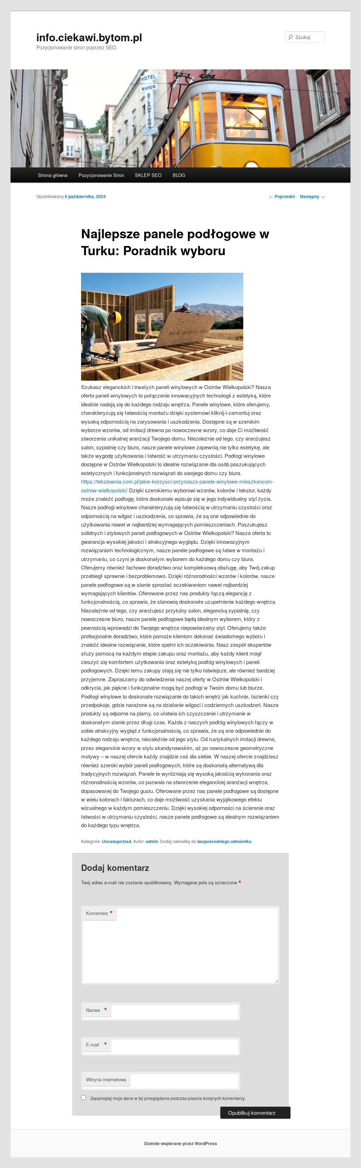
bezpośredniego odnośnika (224, 841)
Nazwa (96, 1010)
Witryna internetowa (106, 1079)
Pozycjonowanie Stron (101, 175)
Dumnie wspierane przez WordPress (180, 1143)
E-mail (96, 1044)
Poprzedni (282, 196)
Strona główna (52, 175)
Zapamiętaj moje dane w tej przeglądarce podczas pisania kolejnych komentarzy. (167, 1098)
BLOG (179, 175)
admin (152, 841)
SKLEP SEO (148, 175)
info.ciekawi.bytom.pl (89, 36)
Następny (312, 196)
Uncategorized (116, 841)
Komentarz (99, 913)
